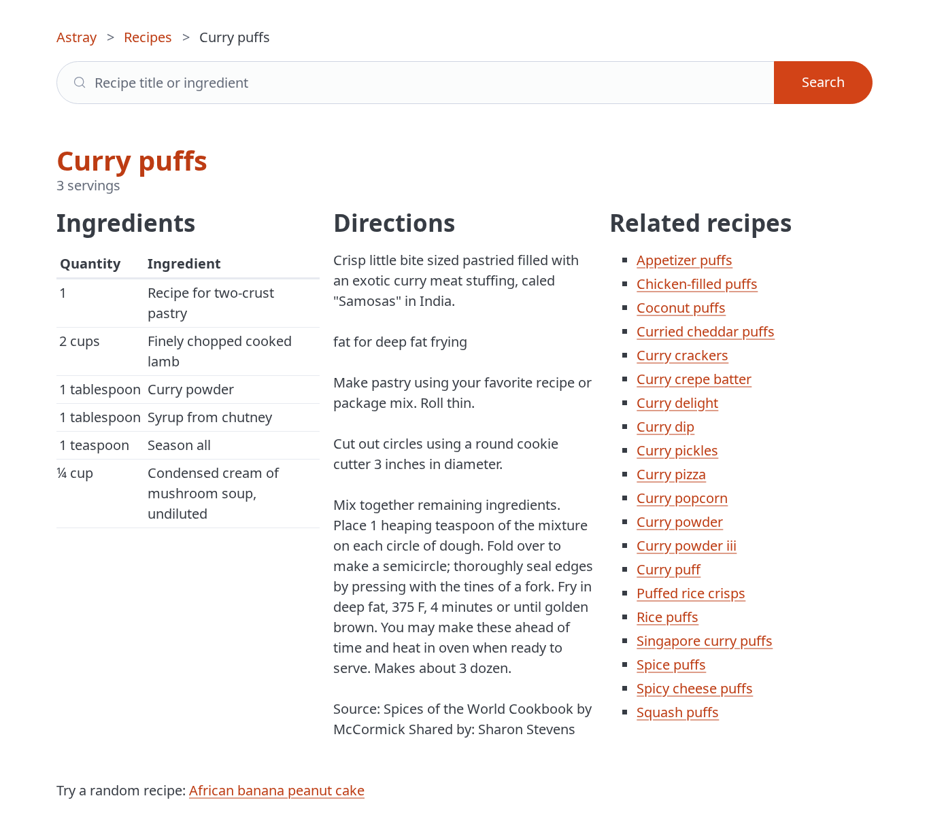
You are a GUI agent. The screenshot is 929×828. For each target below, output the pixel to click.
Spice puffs (671, 664)
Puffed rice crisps (691, 593)
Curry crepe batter (694, 379)
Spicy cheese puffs (695, 688)
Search (823, 82)
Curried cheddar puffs (706, 331)
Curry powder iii (687, 545)
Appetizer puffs (684, 260)
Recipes (148, 37)
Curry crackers (682, 355)
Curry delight (677, 403)
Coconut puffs (681, 307)
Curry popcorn (682, 498)
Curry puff (668, 569)
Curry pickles (677, 450)
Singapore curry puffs (705, 641)
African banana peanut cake (277, 790)
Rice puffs (667, 617)
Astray (76, 37)
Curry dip (665, 426)
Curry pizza (671, 474)
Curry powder (680, 522)
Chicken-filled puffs (697, 284)
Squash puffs (678, 712)
